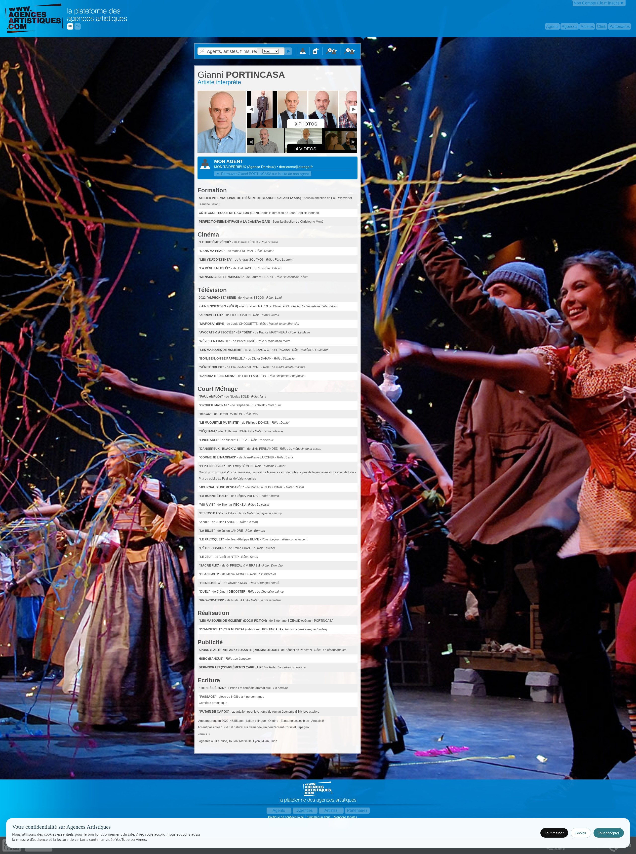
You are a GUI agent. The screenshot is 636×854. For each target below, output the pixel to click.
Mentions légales (346, 817)
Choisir (580, 833)
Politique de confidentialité (286, 817)
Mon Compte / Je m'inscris (596, 3)
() (262, 167)
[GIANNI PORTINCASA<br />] (222, 152)
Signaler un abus (319, 817)
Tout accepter (608, 833)
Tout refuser (554, 833)
